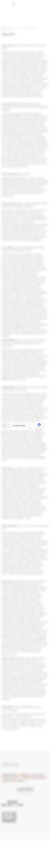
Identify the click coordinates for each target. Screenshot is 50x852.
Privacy (36, 429)
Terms (40, 429)
